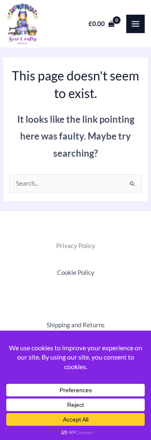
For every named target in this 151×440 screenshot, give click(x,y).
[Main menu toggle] (135, 24)
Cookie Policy (75, 272)
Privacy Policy (75, 245)
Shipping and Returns (76, 325)
